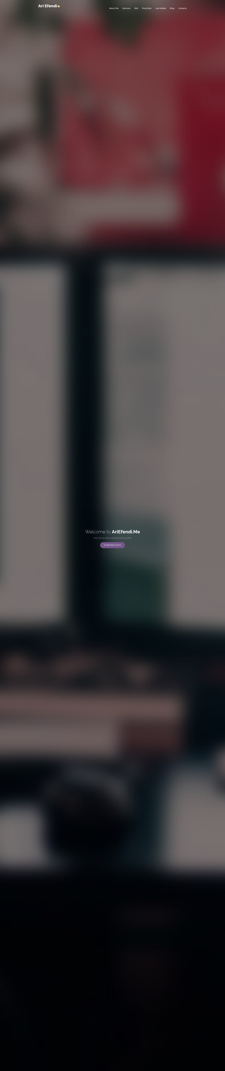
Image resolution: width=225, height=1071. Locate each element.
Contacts (182, 8)
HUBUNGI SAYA (112, 545)
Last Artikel (160, 8)
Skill (136, 8)
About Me (113, 8)
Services (126, 8)
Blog (172, 8)
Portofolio (147, 8)
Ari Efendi (48, 6)
